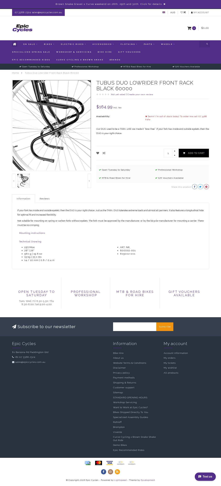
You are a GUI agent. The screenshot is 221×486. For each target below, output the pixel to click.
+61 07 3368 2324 (25, 357)
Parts (148, 44)
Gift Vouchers (129, 52)
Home (15, 73)
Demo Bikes (120, 445)
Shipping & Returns (124, 382)
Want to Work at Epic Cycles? (130, 407)
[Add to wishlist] (97, 153)
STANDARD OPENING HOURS (130, 397)
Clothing (128, 44)
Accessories (102, 44)
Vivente (117, 432)
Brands (115, 60)
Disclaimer (119, 367)
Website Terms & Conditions (129, 363)
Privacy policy (121, 373)
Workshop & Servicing (74, 52)
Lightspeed (120, 480)
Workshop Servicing (125, 402)
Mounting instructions (32, 233)
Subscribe (165, 326)
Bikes (48, 44)
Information (23, 198)
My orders (169, 358)
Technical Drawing (30, 241)
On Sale (29, 44)
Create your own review (140, 94)
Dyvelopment (148, 480)
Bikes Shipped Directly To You (130, 412)
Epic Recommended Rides (31, 60)
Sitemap (118, 392)
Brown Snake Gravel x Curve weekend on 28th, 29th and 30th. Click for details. (109, 4)
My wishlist (170, 367)
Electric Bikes (72, 44)
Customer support (123, 387)
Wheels (167, 44)
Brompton (119, 427)
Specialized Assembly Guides (130, 417)
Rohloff (117, 422)
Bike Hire (105, 52)
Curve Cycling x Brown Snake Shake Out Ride (134, 439)
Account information (176, 353)
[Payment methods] (87, 463)
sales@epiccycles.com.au (30, 362)
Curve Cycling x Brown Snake (80, 60)
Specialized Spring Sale (31, 52)
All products (171, 373)
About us (118, 358)
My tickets (170, 363)
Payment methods (124, 377)
